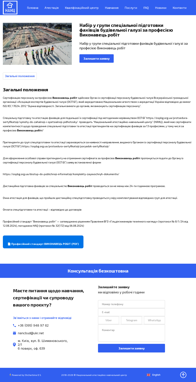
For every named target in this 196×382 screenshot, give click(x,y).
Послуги (131, 7)
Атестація (52, 7)
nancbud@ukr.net (31, 333)
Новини (160, 7)
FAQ (146, 7)
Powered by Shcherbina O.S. (27, 375)
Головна (32, 7)
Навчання (111, 7)
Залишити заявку (96, 58)
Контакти (179, 7)
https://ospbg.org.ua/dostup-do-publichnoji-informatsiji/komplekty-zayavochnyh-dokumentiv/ (61, 174)
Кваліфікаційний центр (82, 7)
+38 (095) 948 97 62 (33, 325)
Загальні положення (20, 76)
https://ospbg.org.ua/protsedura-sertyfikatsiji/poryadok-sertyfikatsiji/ (65, 146)
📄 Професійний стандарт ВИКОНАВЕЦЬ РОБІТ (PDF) (43, 243)
